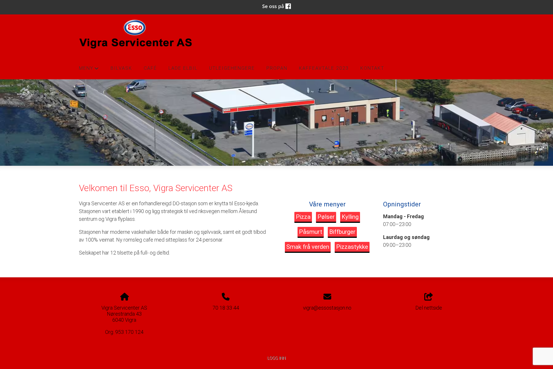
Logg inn (276, 358)
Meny (89, 69)
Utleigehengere (232, 68)
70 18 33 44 (226, 308)
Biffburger (342, 231)
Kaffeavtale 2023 (324, 68)
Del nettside (428, 308)
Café (150, 68)
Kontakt (372, 68)
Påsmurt (310, 231)
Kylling (350, 216)
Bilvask (121, 68)
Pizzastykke (352, 246)
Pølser (326, 216)
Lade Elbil (183, 68)
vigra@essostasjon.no (327, 308)
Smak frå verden (307, 246)
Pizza (303, 216)
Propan (276, 68)
